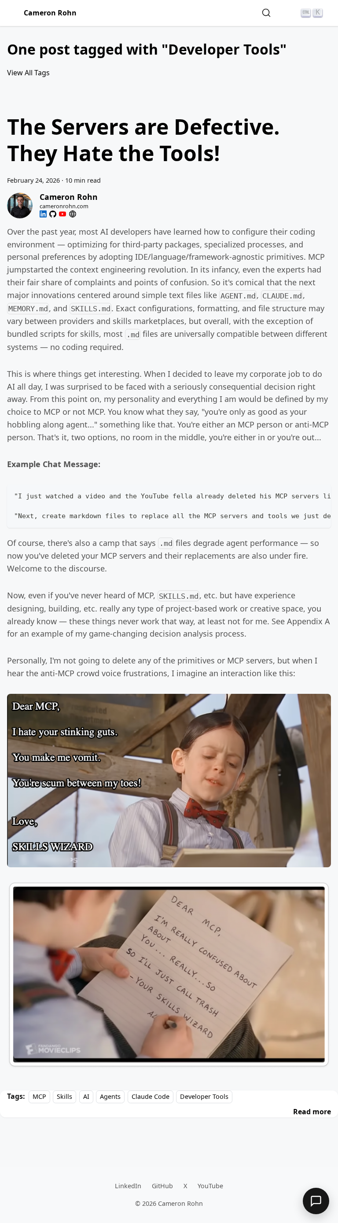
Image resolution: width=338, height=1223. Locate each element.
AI (86, 1096)
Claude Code (150, 1096)
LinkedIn (128, 1186)
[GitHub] (52, 213)
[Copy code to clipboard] (320, 495)
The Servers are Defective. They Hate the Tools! (143, 139)
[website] (72, 213)
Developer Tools (204, 1096)
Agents (110, 1096)
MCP (39, 1096)
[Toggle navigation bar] (13, 13)
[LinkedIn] (43, 213)
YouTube (210, 1186)
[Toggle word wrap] (304, 495)
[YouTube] (62, 213)
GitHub (162, 1186)
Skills (64, 1096)
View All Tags (28, 72)
